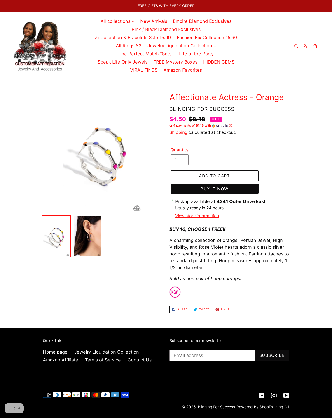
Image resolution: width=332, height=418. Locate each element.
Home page (55, 352)
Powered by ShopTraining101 (262, 407)
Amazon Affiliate (60, 360)
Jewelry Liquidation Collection (106, 352)
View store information (197, 215)
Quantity (180, 150)
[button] (200, 125)
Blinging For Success (216, 407)
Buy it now (214, 189)
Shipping (178, 132)
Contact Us (140, 360)
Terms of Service (103, 360)
